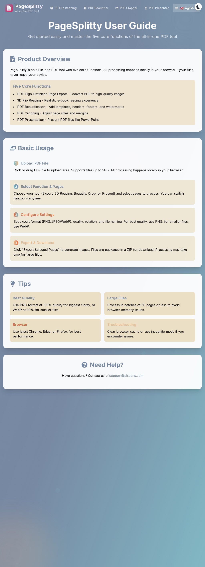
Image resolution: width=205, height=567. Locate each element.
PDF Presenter (159, 8)
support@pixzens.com (126, 376)
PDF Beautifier (98, 8)
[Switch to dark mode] (198, 6)
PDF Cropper (128, 8)
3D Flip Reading (66, 8)
